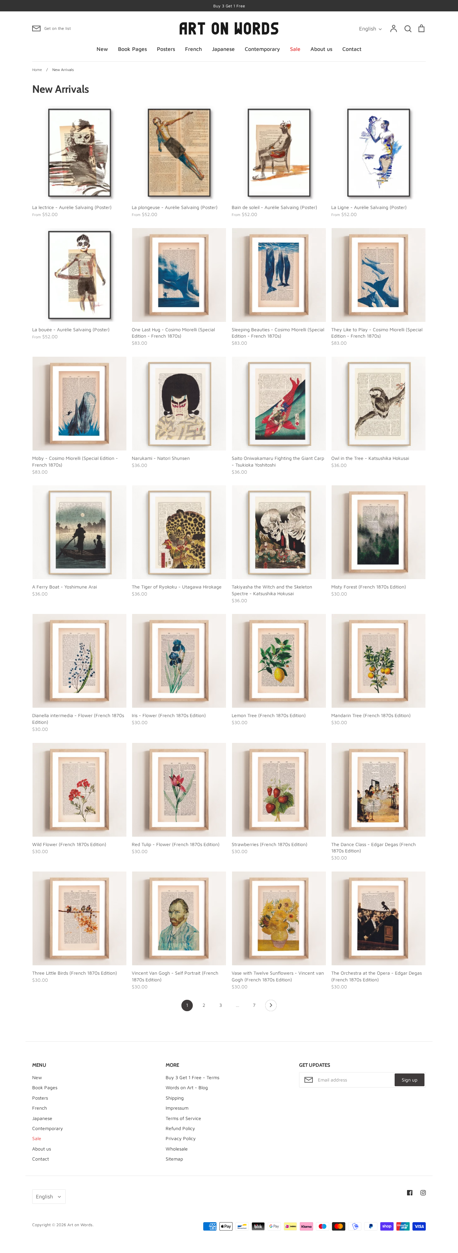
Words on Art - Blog (187, 1087)
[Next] (271, 1007)
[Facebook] (409, 1192)
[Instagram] (423, 1192)
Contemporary (262, 49)
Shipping (175, 1098)
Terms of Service (183, 1118)
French (193, 49)
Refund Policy (180, 1128)
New (102, 49)
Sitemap (174, 1159)
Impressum (177, 1108)
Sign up (409, 1080)
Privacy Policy (181, 1138)
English (367, 28)
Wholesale (177, 1149)
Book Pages (132, 49)
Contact (351, 49)
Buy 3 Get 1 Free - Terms (192, 1077)
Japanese (223, 49)
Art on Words (80, 1224)
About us (321, 49)
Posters (166, 49)
